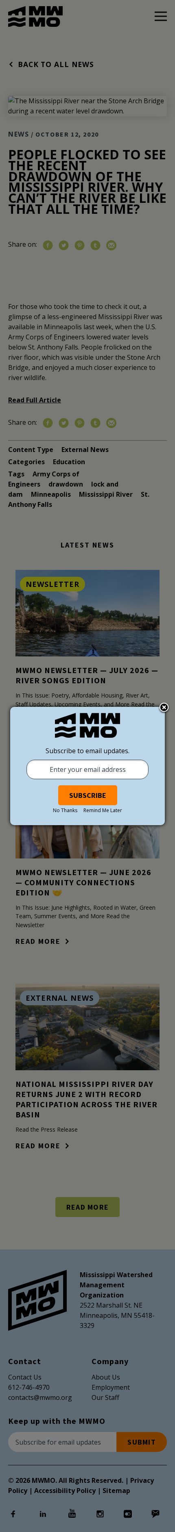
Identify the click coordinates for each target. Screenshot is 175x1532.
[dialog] (87, 766)
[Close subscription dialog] (164, 708)
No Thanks (65, 810)
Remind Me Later (102, 810)
